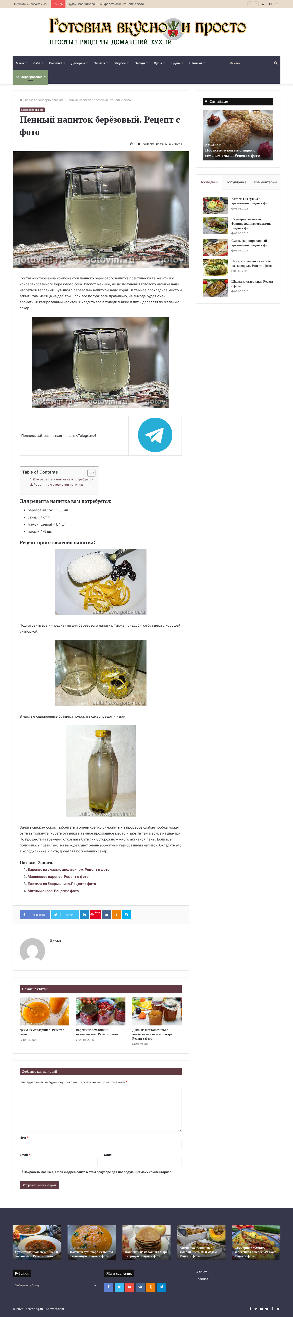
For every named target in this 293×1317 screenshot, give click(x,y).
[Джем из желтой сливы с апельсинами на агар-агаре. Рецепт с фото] (157, 1011)
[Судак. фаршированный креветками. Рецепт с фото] (215, 247)
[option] (238, 135)
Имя (24, 1137)
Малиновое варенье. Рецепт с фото (58, 876)
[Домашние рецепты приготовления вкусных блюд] (146, 32)
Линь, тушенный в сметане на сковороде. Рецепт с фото (110, 4)
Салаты (99, 63)
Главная (28, 100)
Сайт (107, 1155)
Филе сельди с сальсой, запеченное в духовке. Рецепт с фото (36, 1251)
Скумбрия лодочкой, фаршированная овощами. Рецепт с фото (251, 223)
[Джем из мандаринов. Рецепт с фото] (44, 1011)
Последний (209, 182)
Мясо (20, 63)
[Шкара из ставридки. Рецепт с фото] (215, 288)
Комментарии (265, 182)
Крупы (175, 63)
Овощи (140, 63)
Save (97, 912)
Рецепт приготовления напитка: (58, 484)
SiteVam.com (55, 1309)
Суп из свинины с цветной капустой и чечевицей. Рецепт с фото (146, 1251)
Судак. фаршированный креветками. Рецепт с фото (250, 243)
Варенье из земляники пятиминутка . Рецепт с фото (97, 1032)
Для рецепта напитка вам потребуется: (63, 479)
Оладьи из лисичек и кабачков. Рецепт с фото (197, 1254)
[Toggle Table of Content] (89, 473)
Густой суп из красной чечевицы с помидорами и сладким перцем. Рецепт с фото (89, 1249)
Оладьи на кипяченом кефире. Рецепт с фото (251, 1254)
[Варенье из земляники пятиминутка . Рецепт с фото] (100, 1011)
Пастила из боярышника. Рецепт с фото (62, 884)
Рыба (36, 63)
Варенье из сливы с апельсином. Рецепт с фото (68, 869)
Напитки (195, 63)
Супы (158, 63)
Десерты (78, 63)
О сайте (202, 1272)
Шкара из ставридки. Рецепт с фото (252, 283)
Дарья (55, 941)
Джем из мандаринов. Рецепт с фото (42, 1032)
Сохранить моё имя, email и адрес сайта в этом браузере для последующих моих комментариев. (98, 1172)
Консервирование (29, 77)
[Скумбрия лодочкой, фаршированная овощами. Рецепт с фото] (215, 225)
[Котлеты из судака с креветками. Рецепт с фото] (215, 205)
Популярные (236, 182)
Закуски (120, 63)
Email (25, 1155)
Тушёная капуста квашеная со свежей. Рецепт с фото (233, 152)
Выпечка (55, 63)
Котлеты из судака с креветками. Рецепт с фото (250, 201)
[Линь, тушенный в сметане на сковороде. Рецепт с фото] (215, 267)
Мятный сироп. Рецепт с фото (53, 891)
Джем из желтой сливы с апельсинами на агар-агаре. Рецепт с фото (152, 1034)
